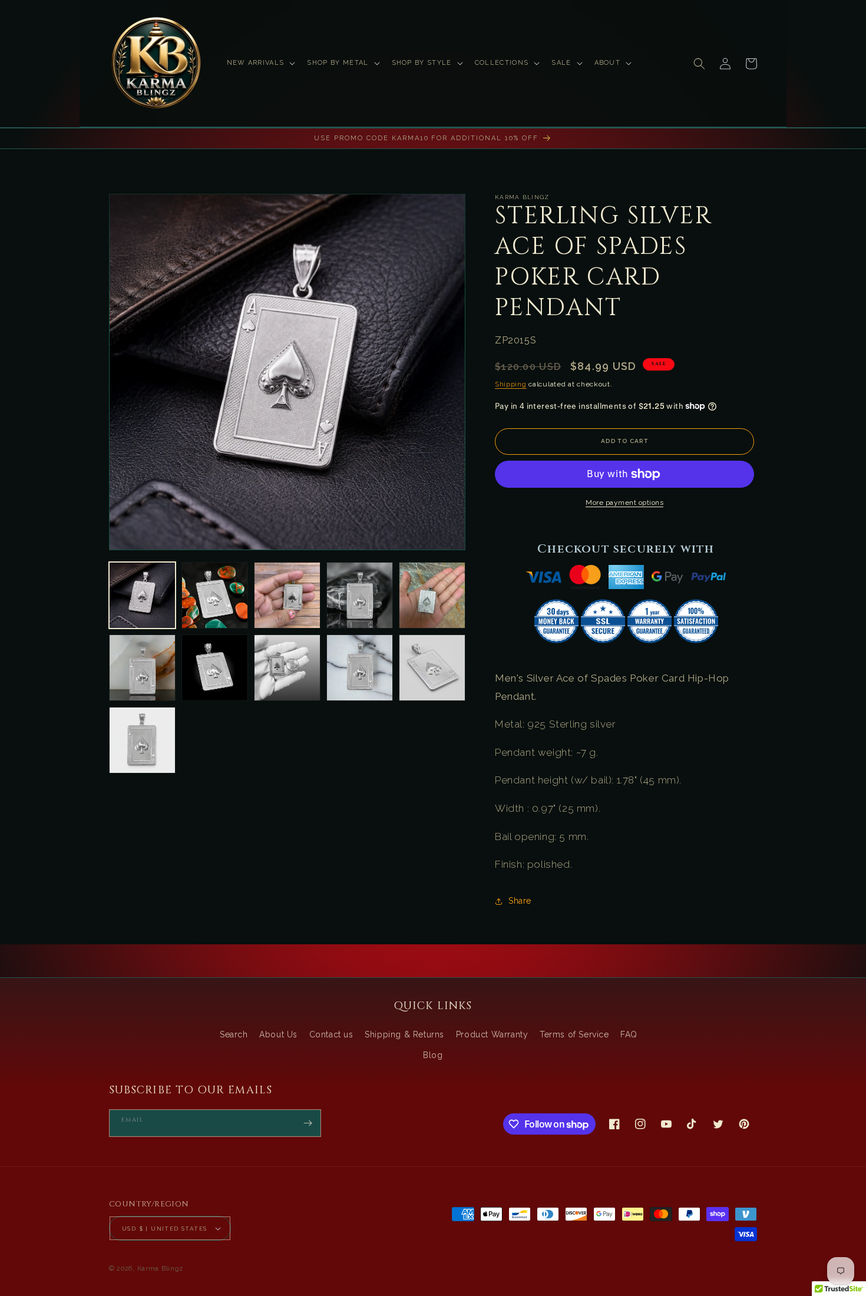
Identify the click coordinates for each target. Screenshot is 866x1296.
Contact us (331, 1034)
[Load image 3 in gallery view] (287, 595)
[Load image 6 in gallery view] (142, 667)
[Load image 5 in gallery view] (432, 595)
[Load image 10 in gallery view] (432, 667)
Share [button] (519, 900)
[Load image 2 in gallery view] (214, 595)
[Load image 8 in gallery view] (287, 667)
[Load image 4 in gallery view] (359, 595)
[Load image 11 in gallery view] (142, 740)
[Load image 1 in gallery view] (142, 595)
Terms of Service (574, 1034)
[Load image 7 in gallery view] (214, 667)
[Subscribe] (307, 1123)
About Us (278, 1034)
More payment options (624, 502)
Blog (432, 1055)
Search (234, 1034)
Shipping (511, 384)
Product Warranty (492, 1034)
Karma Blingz (160, 1268)
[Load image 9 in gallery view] (359, 667)
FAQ (628, 1034)
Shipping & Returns (404, 1034)
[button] (260, 63)
